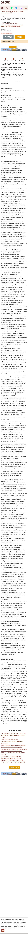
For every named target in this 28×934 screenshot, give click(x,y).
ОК (3, 930)
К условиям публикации (8, 37)
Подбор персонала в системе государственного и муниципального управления (12, 741)
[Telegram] (16, 8)
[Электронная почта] (2, 8)
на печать (6, 60)
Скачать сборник (19, 37)
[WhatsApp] (11, 8)
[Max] (21, 8)
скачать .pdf (13, 60)
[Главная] (7, 2)
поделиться (21, 60)
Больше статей (14, 767)
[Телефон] (7, 8)
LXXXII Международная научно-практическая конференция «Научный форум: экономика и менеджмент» (12, 25)
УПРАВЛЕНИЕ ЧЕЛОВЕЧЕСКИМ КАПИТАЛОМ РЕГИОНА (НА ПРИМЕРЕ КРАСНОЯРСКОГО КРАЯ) (13, 735)
